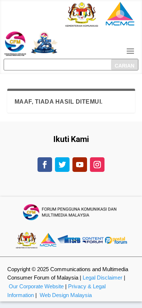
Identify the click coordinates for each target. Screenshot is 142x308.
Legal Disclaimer (102, 277)
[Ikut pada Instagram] (97, 164)
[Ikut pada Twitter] (62, 164)
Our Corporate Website (36, 286)
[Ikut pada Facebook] (45, 164)
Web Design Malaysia (66, 295)
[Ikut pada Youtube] (79, 164)
